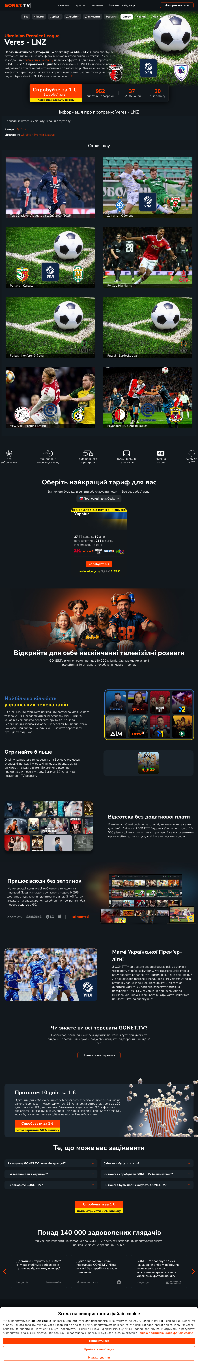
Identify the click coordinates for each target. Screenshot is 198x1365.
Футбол (21, 129)
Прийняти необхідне (99, 1349)
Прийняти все (99, 1341)
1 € (70, 76)
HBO (171, 16)
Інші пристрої (79, 917)
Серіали (55, 16)
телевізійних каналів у (38, 60)
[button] (4, 1271)
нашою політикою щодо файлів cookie (165, 1333)
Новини (141, 16)
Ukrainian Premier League (32, 36)
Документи (92, 16)
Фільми (39, 16)
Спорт (127, 16)
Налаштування (99, 1358)
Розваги (111, 16)
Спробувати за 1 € (37, 1123)
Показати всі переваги (99, 1055)
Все (26, 16)
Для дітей (72, 16)
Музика (158, 16)
